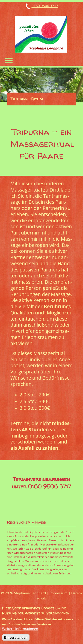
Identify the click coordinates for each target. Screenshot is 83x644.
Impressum (59, 593)
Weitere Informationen (20, 628)
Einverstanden (15, 637)
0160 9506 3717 (45, 5)
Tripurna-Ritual (27, 99)
